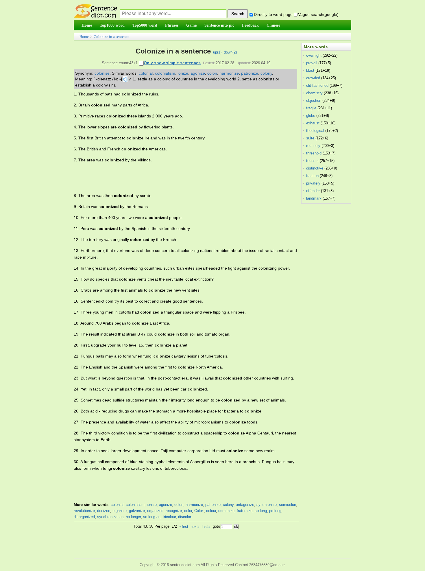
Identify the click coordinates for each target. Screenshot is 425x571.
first (183, 526)
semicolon (287, 504)
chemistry (314, 93)
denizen (103, 511)
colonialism (165, 73)
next (195, 526)
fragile (311, 108)
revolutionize (84, 511)
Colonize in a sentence (111, 36)
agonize (198, 73)
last (206, 526)
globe (310, 115)
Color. (199, 511)
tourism (312, 161)
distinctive (314, 168)
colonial (146, 73)
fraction (312, 176)
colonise (102, 73)
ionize (183, 73)
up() (217, 52)
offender (313, 191)
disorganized (84, 517)
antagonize (245, 504)
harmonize (229, 73)
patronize (249, 73)
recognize (174, 511)
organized (155, 511)
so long (261, 511)
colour (211, 511)
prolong (275, 511)
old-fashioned (317, 85)
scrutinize (226, 511)
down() (230, 52)
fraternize (244, 511)
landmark (313, 198)
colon (212, 73)
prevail (311, 63)
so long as (151, 517)
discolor (184, 517)
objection (313, 100)
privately (313, 183)
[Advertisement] (179, 178)
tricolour (169, 517)
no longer (133, 517)
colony (266, 73)
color (188, 511)
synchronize (266, 504)
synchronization (110, 517)
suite (310, 138)
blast (310, 70)
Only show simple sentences (172, 62)
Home (84, 36)
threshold (313, 153)
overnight (313, 55)
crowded (313, 78)
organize (119, 511)
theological (315, 130)
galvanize (137, 511)
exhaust (312, 123)
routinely (313, 145)
